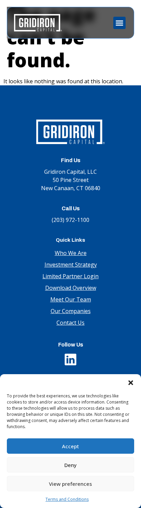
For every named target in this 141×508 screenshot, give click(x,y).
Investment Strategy (70, 264)
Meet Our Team (70, 299)
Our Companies (71, 311)
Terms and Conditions (67, 499)
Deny (70, 465)
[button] (130, 382)
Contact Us (70, 322)
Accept (70, 446)
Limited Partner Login (70, 276)
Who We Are (71, 253)
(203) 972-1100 (70, 220)
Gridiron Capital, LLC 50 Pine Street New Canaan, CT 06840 (70, 180)
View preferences (70, 483)
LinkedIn (70, 358)
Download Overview (70, 288)
